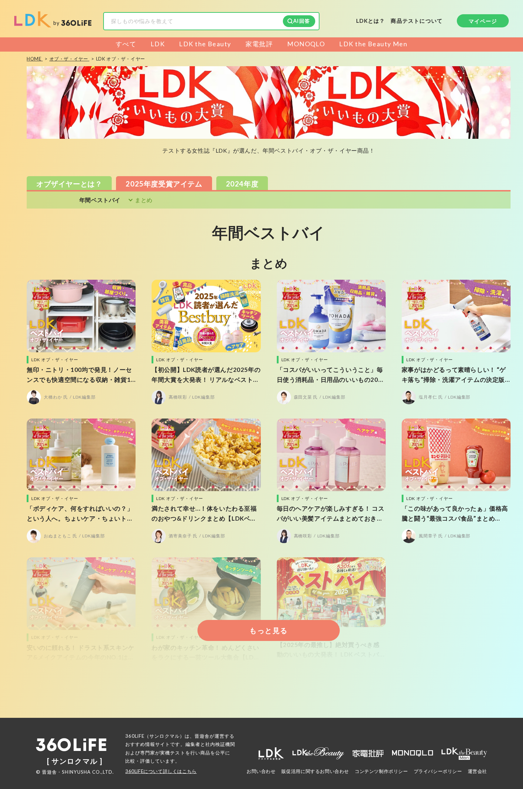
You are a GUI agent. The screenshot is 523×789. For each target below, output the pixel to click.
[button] (69, 183)
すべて (126, 44)
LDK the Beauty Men (373, 44)
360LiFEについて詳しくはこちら (161, 771)
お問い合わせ (261, 771)
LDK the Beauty (205, 44)
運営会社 (477, 771)
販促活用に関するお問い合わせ (315, 771)
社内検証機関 (220, 744)
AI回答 (301, 21)
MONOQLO (306, 44)
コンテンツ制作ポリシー (381, 771)
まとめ (144, 200)
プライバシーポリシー (438, 771)
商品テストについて (417, 21)
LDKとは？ (370, 20)
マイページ (483, 21)
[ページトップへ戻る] (503, 722)
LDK (157, 44)
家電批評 (259, 44)
